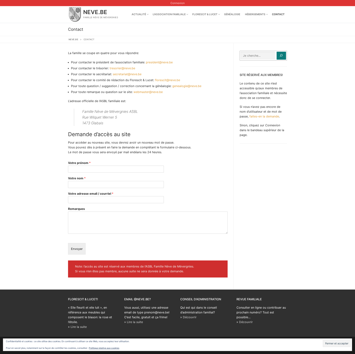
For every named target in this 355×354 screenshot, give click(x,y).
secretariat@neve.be (127, 74)
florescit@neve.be (167, 80)
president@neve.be (159, 62)
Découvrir (190, 317)
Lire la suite (79, 327)
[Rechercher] (281, 56)
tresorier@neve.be (122, 68)
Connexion (177, 3)
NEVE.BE (95, 12)
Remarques (76, 209)
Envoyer (77, 249)
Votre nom (77, 178)
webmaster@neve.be (148, 92)
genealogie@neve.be (186, 86)
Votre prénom (79, 163)
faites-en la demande (264, 116)
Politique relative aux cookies (104, 348)
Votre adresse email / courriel (90, 193)
